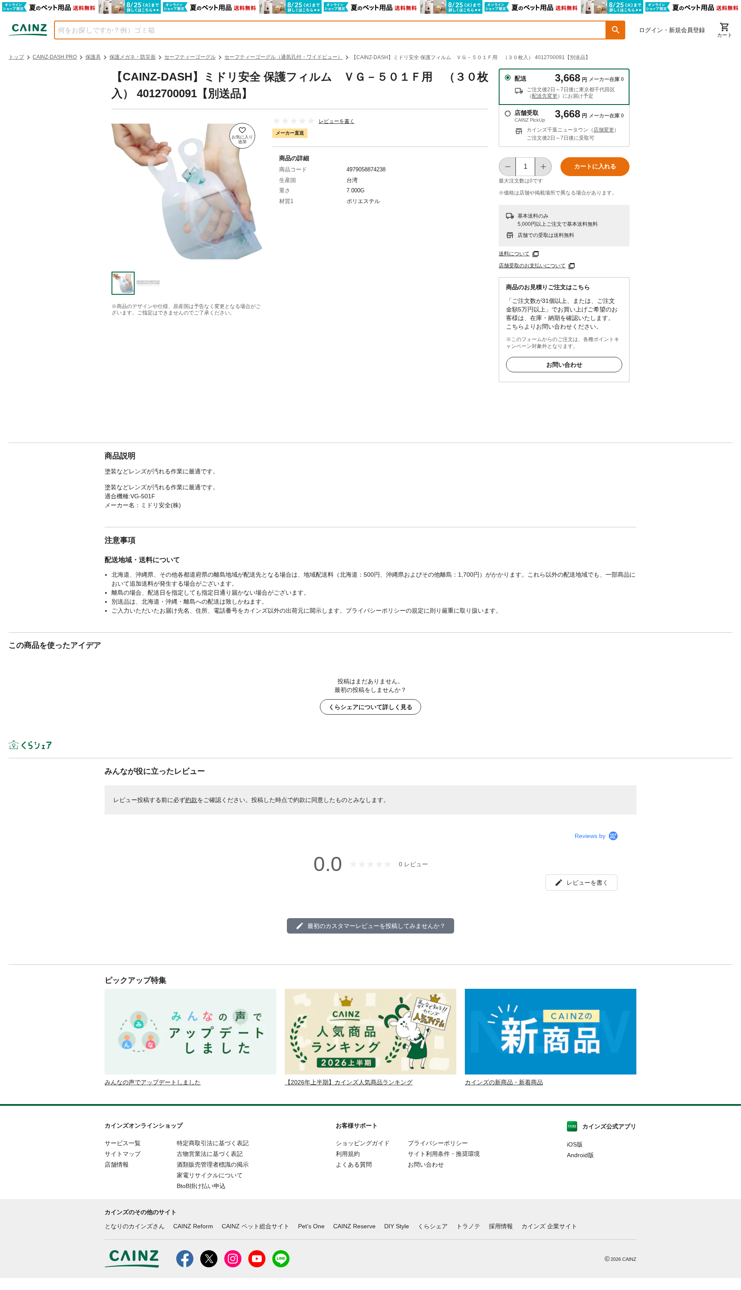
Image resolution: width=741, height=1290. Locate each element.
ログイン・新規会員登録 (672, 30)
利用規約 (348, 1153)
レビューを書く (337, 121)
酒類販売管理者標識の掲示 (213, 1164)
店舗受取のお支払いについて (532, 266)
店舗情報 (117, 1164)
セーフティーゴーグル (190, 57)
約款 (191, 799)
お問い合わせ (564, 364)
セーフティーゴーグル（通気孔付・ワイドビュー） (283, 57)
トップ (16, 57)
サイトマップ (123, 1153)
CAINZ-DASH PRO (55, 57)
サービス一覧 (123, 1143)
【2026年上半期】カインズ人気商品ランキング (349, 1082)
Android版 (580, 1155)
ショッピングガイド (363, 1143)
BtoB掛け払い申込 (201, 1185)
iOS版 (575, 1144)
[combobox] (324, 30)
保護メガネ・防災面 (132, 57)
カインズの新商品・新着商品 (504, 1082)
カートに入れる (595, 166)
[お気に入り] (242, 136)
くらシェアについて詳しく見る (370, 706)
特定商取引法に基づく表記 (213, 1143)
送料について (514, 254)
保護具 (93, 57)
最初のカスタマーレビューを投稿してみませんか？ (376, 925)
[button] (615, 30)
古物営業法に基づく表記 (210, 1153)
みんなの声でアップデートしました (153, 1082)
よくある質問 (354, 1164)
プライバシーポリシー (438, 1143)
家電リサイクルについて (210, 1175)
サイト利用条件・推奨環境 (444, 1153)
